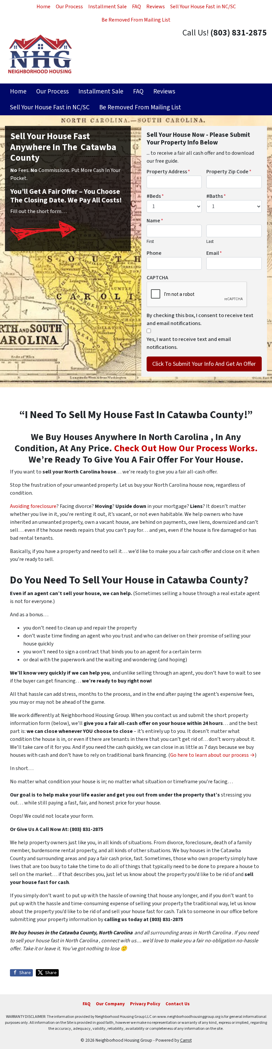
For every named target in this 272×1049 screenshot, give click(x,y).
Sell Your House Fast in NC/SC (203, 6)
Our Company (110, 1004)
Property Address (168, 171)
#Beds (155, 196)
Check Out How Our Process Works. (186, 448)
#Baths (216, 196)
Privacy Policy (145, 1004)
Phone (154, 253)
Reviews (155, 6)
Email (214, 253)
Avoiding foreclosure (33, 506)
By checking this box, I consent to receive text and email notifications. (200, 319)
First (150, 242)
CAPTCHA (157, 277)
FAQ (136, 6)
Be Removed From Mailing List (136, 20)
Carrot (186, 1040)
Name (155, 220)
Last (210, 242)
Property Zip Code (228, 171)
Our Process (69, 6)
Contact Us (178, 1004)
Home (43, 6)
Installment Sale (107, 6)
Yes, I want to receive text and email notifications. (189, 343)
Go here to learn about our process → (212, 755)
